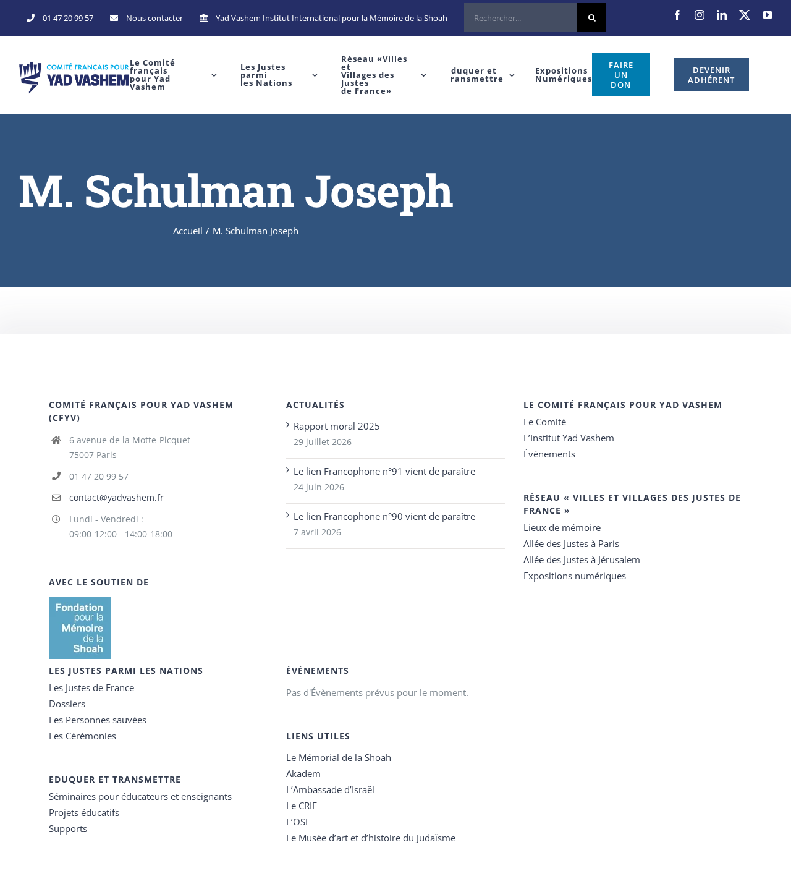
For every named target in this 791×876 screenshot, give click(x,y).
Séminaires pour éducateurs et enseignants (140, 796)
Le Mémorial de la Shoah (338, 757)
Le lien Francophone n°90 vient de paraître (384, 516)
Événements (549, 454)
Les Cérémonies (82, 735)
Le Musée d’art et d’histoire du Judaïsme (370, 837)
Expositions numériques (574, 575)
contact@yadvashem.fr (116, 497)
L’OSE (298, 821)
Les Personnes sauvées (97, 719)
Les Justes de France (91, 687)
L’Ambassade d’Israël (330, 789)
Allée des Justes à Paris (571, 543)
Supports (68, 828)
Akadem (303, 773)
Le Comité (544, 421)
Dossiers (67, 703)
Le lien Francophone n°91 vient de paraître (384, 471)
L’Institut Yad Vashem (568, 438)
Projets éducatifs (84, 812)
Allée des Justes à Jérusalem (581, 559)
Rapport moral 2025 (337, 426)
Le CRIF (301, 805)
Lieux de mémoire (562, 527)
